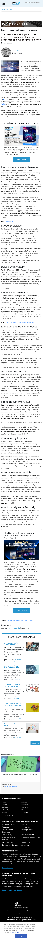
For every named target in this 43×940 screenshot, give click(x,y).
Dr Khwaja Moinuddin (10, 786)
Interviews (5, 807)
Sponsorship (26, 842)
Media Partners (7, 842)
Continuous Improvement (15, 620)
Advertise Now (7, 868)
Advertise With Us (8, 824)
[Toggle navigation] (4, 3)
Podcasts (25, 805)
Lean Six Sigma (29, 620)
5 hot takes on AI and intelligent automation (11, 667)
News (4, 802)
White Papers (7, 810)
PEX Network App (28, 835)
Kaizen (5, 99)
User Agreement (27, 830)
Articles (24, 802)
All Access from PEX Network (9, 839)
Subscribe (17, 628)
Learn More (21, 159)
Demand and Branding (10, 845)
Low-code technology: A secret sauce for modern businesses (12, 705)
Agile (3, 104)
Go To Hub (35, 743)
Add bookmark (7, 43)
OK (21, 936)
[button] (21, 10)
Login (9, 628)
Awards (24, 824)
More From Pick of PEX (21, 636)
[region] (21, 931)
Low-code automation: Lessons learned (11, 643)
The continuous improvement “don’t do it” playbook (20, 774)
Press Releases (7, 815)
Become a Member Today (31, 837)
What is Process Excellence (7, 831)
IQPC (22, 913)
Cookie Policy (7, 835)
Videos (4, 805)
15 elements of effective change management (12, 685)
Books (4, 812)
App (23, 815)
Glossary (25, 812)
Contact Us (26, 827)
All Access (25, 845)
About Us (5, 827)
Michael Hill (15, 51)
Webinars (25, 810)
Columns (25, 807)
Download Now (21, 611)
